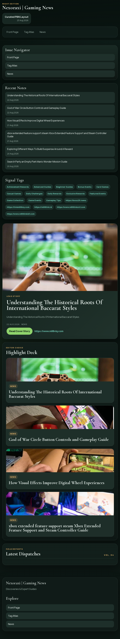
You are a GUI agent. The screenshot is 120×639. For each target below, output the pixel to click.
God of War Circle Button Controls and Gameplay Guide (59, 439)
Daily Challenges (34, 193)
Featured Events (98, 193)
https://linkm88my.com (18, 207)
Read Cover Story (19, 331)
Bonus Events (84, 187)
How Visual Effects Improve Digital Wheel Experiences (56, 482)
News (43, 32)
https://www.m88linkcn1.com (71, 207)
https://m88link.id (43, 207)
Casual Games (14, 193)
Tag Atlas (29, 32)
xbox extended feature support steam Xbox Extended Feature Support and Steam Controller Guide (55, 528)
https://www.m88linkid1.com (21, 214)
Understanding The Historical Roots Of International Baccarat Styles (55, 394)
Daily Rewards (54, 193)
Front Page (12, 32)
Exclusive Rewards (75, 193)
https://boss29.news (76, 200)
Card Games (102, 187)
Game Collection (15, 200)
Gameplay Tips (53, 200)
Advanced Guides (42, 187)
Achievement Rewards (18, 187)
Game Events (34, 200)
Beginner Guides (64, 187)
